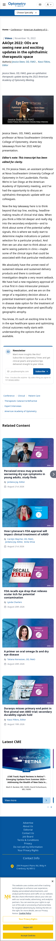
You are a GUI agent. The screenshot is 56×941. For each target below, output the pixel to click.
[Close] (52, 881)
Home (5, 29)
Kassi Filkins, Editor (16, 719)
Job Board (28, 836)
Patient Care (34, 395)
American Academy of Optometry (20, 411)
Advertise (28, 822)
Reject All (27, 927)
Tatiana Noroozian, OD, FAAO (21, 659)
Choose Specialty (25, 12)
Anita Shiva (29, 541)
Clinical (21, 395)
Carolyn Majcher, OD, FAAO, (20, 539)
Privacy (28, 843)
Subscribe (40, 371)
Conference (16, 29)
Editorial (28, 829)
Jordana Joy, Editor (16, 482)
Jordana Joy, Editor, (14, 541)
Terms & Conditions (28, 840)
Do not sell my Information (28, 846)
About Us (28, 826)
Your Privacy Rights (28, 850)
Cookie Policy (25, 913)
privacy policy (13, 380)
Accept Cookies (28, 935)
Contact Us (28, 833)
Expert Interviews (13, 406)
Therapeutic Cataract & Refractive (21, 401)
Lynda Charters (14, 602)
